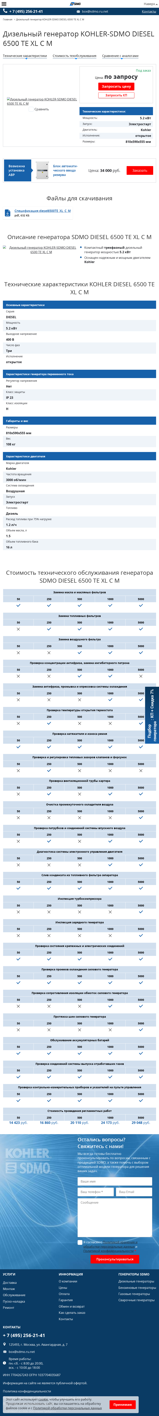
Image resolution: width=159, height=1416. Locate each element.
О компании (68, 1281)
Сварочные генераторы (136, 1300)
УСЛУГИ (9, 1274)
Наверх (149, 4)
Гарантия (66, 1300)
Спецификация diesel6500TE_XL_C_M (43, 213)
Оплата (64, 1294)
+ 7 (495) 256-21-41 (26, 11)
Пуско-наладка (14, 1301)
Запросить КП (116, 95)
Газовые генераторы (134, 1294)
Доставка (10, 1282)
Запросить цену (116, 86)
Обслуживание (14, 1295)
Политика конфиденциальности (27, 1391)
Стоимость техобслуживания (74, 56)
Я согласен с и (110, 1246)
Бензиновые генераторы (137, 1288)
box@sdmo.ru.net (95, 11)
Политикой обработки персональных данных (67, 1408)
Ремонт (8, 1307)
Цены (63, 1288)
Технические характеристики (25, 56)
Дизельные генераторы (136, 1281)
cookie (43, 1399)
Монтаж (9, 1289)
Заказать (139, 170)
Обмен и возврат (72, 1306)
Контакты (149, 11)
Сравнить (42, 109)
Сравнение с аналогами (120, 56)
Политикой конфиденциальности (108, 1251)
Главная (7, 19)
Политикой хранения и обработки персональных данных (110, 1244)
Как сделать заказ (72, 1313)
